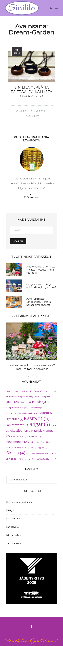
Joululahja (41, 402)
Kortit (37, 413)
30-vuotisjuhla (13, 391)
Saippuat (42, 447)
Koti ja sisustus (14, 518)
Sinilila (15, 453)
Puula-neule (12, 447)
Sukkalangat (27, 459)
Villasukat (50, 459)
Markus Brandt (18, 436)
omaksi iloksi (35, 442)
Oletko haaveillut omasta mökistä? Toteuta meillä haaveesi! (40, 269)
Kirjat (28, 413)
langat (39, 424)
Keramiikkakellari (15, 413)
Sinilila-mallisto (33, 454)
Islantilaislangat (42, 396)
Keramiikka (36, 407)
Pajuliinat (48, 442)
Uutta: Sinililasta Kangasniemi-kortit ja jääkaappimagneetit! (38, 301)
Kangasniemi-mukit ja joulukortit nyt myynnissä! (41, 286)
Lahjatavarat (12, 526)
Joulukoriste (24, 402)
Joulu (12, 402)
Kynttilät (14, 419)
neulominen (17, 442)
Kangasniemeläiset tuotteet (20, 501)
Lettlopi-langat (25, 430)
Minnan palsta (13, 535)
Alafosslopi (27, 391)
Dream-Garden (42, 391)
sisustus (46, 454)
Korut (47, 413)
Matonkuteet (34, 436)
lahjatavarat (17, 425)
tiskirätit (40, 459)
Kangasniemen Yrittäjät (17, 407)
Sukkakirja (15, 459)
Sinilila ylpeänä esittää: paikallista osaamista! (31, 91)
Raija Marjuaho (28, 447)
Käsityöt (37, 418)
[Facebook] (31, 626)
